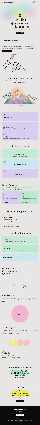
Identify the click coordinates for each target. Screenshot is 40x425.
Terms (18, 420)
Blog (8, 420)
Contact (31, 420)
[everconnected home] (7, 2)
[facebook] (17, 418)
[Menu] (37, 2)
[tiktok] (22, 418)
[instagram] (20, 418)
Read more (6, 202)
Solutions (11, 420)
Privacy (16, 420)
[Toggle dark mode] (34, 2)
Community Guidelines (26, 420)
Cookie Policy (21, 420)
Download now (20, 414)
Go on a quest (20, 32)
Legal (13, 420)
